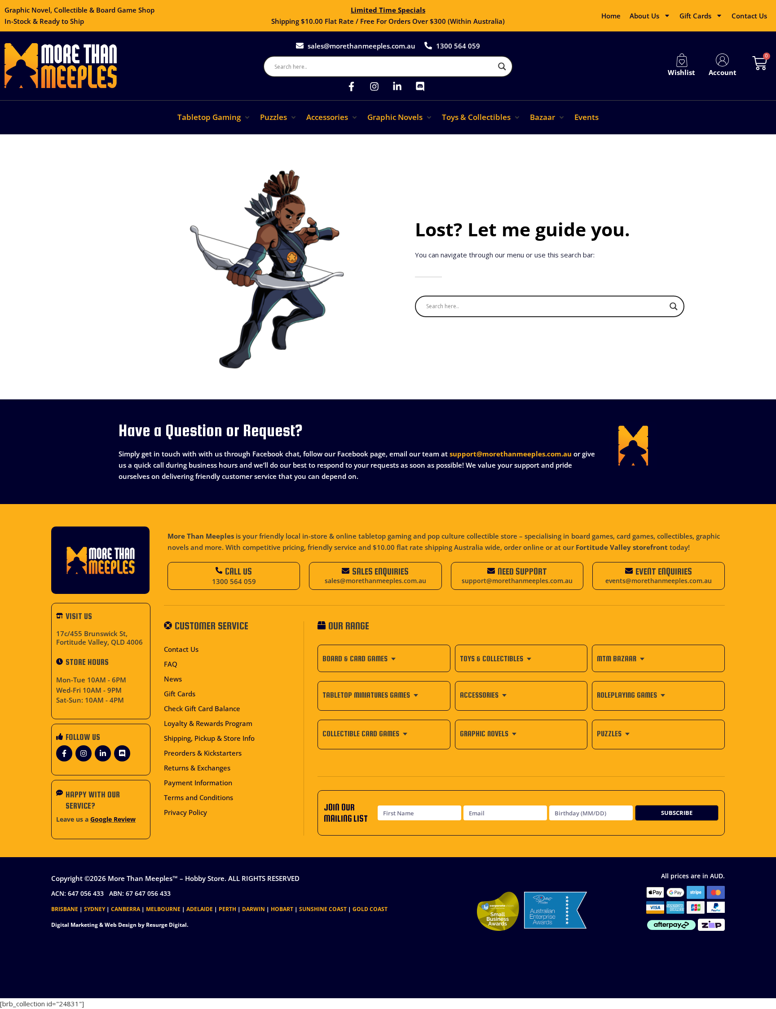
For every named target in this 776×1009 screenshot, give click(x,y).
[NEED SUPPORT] (491, 571)
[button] (214, 117)
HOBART (282, 909)
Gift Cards (695, 15)
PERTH (227, 909)
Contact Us (749, 15)
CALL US (238, 571)
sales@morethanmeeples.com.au (375, 581)
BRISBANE (64, 909)
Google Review (113, 819)
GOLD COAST (370, 909)
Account (722, 72)
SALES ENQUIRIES (380, 571)
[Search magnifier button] (502, 66)
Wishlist (681, 72)
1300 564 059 (234, 581)
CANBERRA (125, 909)
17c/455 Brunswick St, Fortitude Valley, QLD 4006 (99, 638)
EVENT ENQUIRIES (663, 571)
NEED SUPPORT (522, 571)
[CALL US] (219, 570)
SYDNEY (94, 909)
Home (611, 15)
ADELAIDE (199, 909)
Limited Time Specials (388, 9)
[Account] (722, 60)
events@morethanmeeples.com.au (658, 581)
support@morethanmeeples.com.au (511, 453)
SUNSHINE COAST (323, 909)
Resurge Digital (166, 925)
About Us (644, 15)
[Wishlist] (681, 60)
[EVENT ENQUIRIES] (629, 571)
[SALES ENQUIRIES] (345, 571)
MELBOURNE (163, 909)
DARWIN (253, 909)
